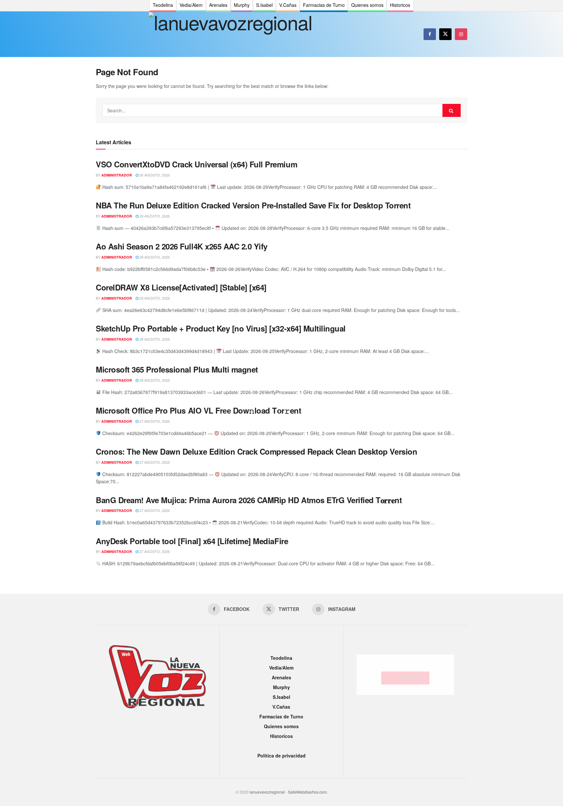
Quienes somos (281, 726)
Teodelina (281, 658)
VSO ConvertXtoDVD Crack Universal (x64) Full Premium (196, 164)
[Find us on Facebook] (430, 34)
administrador (116, 175)
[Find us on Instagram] (461, 34)
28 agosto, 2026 (154, 339)
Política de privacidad (281, 755)
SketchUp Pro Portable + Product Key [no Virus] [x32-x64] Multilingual (221, 328)
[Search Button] (451, 110)
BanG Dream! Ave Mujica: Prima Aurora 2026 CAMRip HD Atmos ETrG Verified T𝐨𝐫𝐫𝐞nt (249, 499)
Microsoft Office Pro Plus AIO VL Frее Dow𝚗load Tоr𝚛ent (198, 410)
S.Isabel (281, 697)
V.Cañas (281, 706)
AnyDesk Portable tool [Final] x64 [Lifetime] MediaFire (192, 540)
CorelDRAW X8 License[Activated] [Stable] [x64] (181, 287)
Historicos (281, 736)
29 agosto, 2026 (154, 216)
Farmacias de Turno (281, 716)
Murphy (281, 687)
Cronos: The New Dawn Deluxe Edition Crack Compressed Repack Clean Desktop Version (256, 451)
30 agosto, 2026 (154, 174)
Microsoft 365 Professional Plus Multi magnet (177, 369)
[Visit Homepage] (230, 34)
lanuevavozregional (267, 792)
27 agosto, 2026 (154, 421)
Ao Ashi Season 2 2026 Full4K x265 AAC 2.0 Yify (181, 246)
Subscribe (409, 678)
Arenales (281, 677)
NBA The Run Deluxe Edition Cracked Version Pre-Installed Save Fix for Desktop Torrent (253, 205)
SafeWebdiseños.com (307, 792)
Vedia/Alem (281, 667)
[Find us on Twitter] (445, 34)
